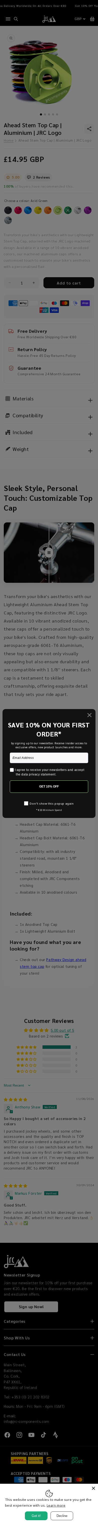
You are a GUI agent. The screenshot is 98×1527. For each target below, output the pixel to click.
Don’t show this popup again (52, 803)
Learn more (56, 1505)
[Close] (93, 1488)
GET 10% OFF (49, 786)
